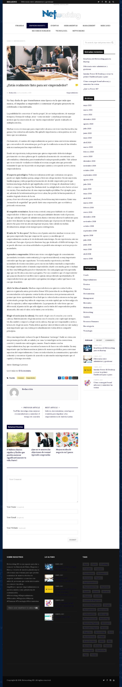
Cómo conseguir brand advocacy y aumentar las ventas (103, 385)
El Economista (25, 371)
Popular (88, 340)
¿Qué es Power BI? (90, 89)
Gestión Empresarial (92, 605)
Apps (86, 564)
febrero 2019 (88, 207)
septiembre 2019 (90, 175)
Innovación (103, 609)
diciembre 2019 (89, 161)
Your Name (15, 507)
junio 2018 (87, 245)
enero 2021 (87, 115)
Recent (99, 340)
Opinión (86, 317)
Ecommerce (102, 573)
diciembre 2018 (89, 217)
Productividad (89, 637)
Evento (96, 591)
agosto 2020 (88, 124)
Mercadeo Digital (91, 628)
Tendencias (101, 650)
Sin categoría (88, 326)
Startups (87, 646)
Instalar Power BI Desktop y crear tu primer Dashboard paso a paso (104, 372)
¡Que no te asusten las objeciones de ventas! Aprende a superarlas (41, 452)
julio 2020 (87, 128)
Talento (108, 646)
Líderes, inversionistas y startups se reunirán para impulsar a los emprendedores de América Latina (59, 414)
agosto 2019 (88, 180)
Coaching (104, 564)
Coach (85, 275)
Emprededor (30, 378)
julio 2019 (87, 184)
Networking (79, 31)
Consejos (21, 378)
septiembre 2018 (90, 231)
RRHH (101, 641)
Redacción (12, 93)
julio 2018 (87, 240)
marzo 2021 (87, 110)
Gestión (98, 596)
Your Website (16, 528)
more (75, 378)
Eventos (55, 26)
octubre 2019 (88, 170)
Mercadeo (105, 26)
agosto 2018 (88, 235)
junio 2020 (87, 133)
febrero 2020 (88, 152)
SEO (109, 641)
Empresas (105, 587)
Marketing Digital (91, 623)
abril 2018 (87, 254)
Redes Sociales (90, 641)
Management (89, 26)
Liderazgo (103, 614)
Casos (94, 564)
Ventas (94, 655)
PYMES (101, 637)
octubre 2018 (88, 226)
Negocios (88, 632)
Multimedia (87, 308)
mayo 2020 (87, 138)
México (104, 628)
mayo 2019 (87, 194)
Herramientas (70, 26)
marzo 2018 (88, 259)
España (86, 591)
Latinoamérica (89, 614)
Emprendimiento (37, 26)
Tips (85, 655)
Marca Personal (90, 619)
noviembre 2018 (89, 221)
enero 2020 (87, 156)
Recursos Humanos (41, 31)
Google (107, 605)
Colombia (87, 569)
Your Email (15, 517)
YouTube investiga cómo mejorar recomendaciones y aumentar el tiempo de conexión (26, 414)
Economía (88, 578)
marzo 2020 (88, 147)
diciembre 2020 (89, 119)
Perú (111, 632)
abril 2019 (87, 198)
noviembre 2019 (89, 166)
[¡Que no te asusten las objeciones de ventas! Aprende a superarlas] (42, 439)
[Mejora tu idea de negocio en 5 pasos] (67, 439)
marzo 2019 (88, 203)
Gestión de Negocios (92, 600)
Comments (109, 340)
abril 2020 (87, 142)
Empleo (98, 578)
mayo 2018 (87, 249)
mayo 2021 (87, 105)
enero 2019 (87, 212)
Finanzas (19, 26)
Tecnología (61, 31)
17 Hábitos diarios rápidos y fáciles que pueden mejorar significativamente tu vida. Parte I (16, 455)
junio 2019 (87, 189)
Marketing (104, 619)
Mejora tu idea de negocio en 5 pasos (64, 451)
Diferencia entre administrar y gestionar (37, 2)
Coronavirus (89, 573)
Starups (98, 646)
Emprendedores (90, 582)
